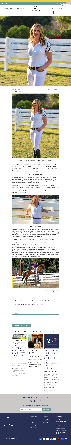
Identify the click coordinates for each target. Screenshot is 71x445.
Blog (61, 8)
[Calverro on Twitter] (2, 3)
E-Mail (38, 307)
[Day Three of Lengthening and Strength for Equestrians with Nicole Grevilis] (51, 341)
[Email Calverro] (9, 3)
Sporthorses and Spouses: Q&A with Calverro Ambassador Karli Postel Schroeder (19, 348)
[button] (65, 5)
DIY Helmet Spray (34, 351)
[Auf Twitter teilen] (46, 292)
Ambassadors (53, 8)
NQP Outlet (21, 8)
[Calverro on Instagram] (6, 3)
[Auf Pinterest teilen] (53, 292)
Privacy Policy (46, 419)
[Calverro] (35, 8)
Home (6, 8)
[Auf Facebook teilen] (50, 292)
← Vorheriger (48, 89)
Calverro (9, 438)
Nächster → (56, 89)
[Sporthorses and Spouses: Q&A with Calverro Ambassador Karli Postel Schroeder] (19, 336)
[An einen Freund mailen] (57, 292)
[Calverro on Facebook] (4, 3)
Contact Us (32, 419)
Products (12, 8)
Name (13, 307)
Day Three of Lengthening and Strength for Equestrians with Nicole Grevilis (51, 359)
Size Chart (32, 422)
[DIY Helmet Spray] (35, 341)
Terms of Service (33, 427)
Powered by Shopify (15, 438)
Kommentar (15, 313)
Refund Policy (33, 425)
